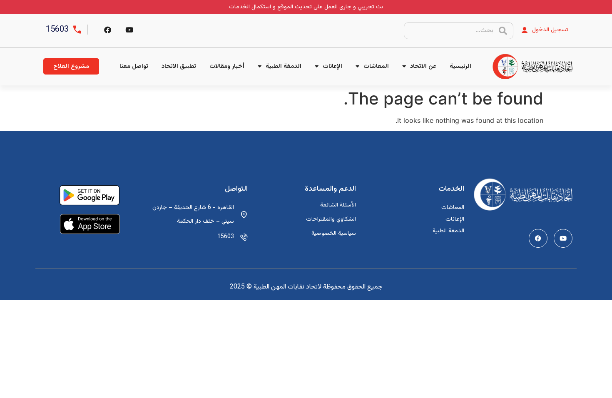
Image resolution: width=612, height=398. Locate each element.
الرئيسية (460, 66)
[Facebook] (107, 29)
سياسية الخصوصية (333, 233)
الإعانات (332, 66)
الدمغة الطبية (283, 66)
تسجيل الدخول (550, 30)
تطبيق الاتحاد (179, 66)
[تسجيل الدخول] (524, 30)
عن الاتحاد (423, 66)
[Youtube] (563, 238)
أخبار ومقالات (226, 66)
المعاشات (376, 66)
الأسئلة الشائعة (338, 205)
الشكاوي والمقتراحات (331, 219)
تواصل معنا (133, 66)
